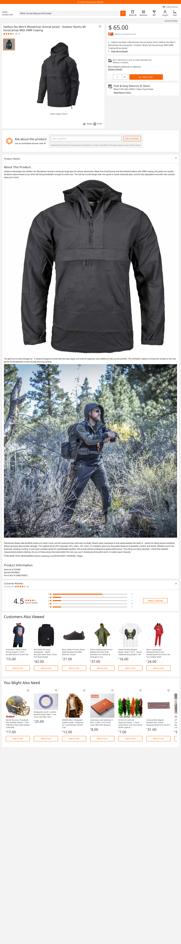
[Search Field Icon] (123, 13)
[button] (90, 158)
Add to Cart (147, 77)
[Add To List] (100, 27)
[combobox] (69, 13)
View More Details (119, 51)
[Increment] (124, 77)
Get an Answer (132, 138)
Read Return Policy (122, 92)
